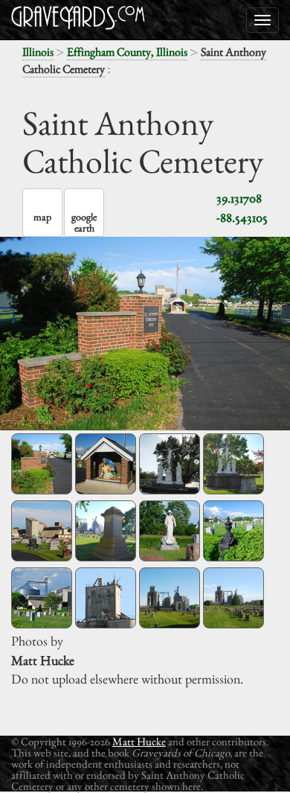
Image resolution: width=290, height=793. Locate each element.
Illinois (38, 52)
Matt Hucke (139, 741)
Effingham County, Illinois (127, 52)
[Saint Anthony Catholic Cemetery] (41, 463)
